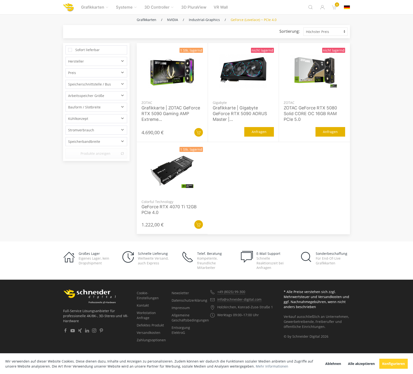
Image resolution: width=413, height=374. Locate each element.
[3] (347, 7)
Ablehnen (333, 363)
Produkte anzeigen (95, 153)
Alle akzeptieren (361, 363)
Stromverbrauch (81, 130)
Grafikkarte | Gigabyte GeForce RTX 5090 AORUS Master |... (240, 113)
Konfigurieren (393, 363)
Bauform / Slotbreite (84, 107)
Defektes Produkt (150, 325)
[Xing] (79, 330)
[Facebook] (65, 330)
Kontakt (143, 305)
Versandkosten (148, 332)
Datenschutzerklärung (187, 300)
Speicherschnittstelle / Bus (89, 84)
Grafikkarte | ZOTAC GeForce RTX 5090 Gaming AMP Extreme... (170, 113)
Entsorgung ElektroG (181, 330)
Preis (72, 72)
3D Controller (156, 7)
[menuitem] (334, 7)
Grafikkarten (92, 7)
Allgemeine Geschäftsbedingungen (187, 317)
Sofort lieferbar (87, 50)
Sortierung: (289, 31)
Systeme (124, 7)
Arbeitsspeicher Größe (86, 95)
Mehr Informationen (272, 366)
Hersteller (76, 61)
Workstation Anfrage (146, 315)
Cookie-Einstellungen (148, 295)
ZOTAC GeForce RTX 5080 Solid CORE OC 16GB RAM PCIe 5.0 (310, 113)
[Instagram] (94, 330)
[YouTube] (72, 330)
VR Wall (221, 7)
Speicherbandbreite (84, 141)
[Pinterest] (101, 330)
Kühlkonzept (78, 118)
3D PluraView (193, 7)
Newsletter (180, 293)
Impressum (181, 307)
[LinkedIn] (87, 330)
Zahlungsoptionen (151, 340)
